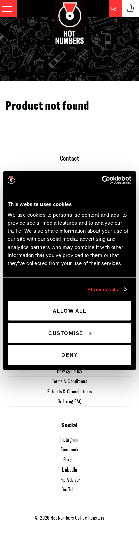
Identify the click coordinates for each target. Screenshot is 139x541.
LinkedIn (69, 469)
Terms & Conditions (69, 381)
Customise (65, 333)
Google (69, 459)
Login (114, 8)
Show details (102, 289)
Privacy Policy (69, 371)
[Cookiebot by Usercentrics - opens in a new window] (101, 180)
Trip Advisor (69, 479)
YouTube (69, 489)
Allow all (70, 311)
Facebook (69, 449)
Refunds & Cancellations (69, 391)
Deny (69, 355)
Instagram (69, 439)
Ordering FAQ (70, 401)
